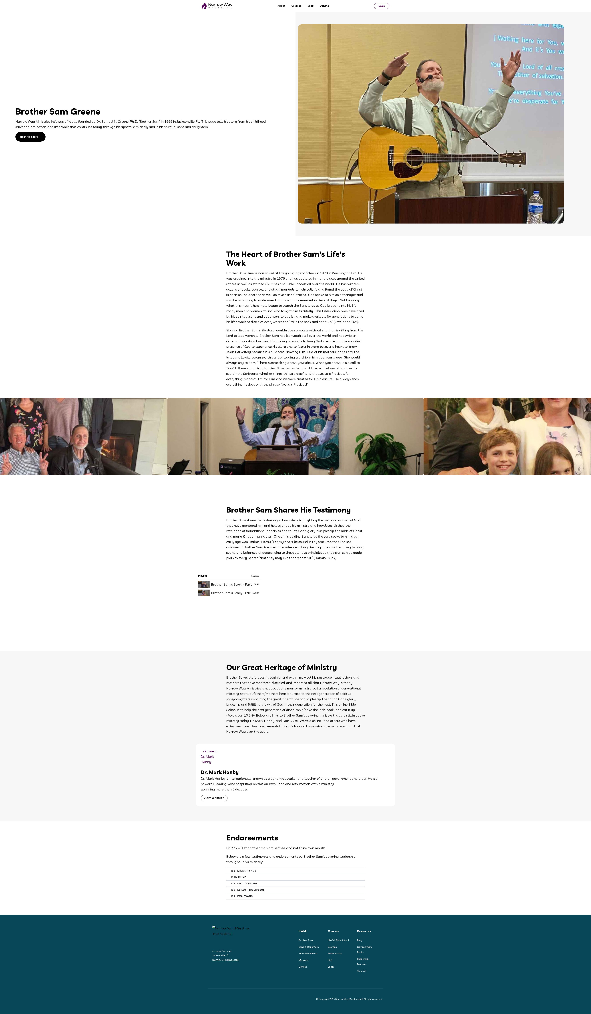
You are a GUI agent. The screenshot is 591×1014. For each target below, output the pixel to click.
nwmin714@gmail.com (225, 959)
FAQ (330, 960)
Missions (303, 960)
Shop (311, 5)
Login (381, 5)
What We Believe (308, 953)
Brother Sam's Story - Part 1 (232, 584)
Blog (359, 940)
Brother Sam (306, 940)
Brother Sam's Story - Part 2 (231, 593)
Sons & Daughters (309, 946)
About (281, 5)
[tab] (229, 584)
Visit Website (214, 798)
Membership (335, 953)
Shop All (361, 970)
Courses (296, 5)
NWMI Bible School (338, 940)
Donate (324, 5)
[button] (197, 774)
